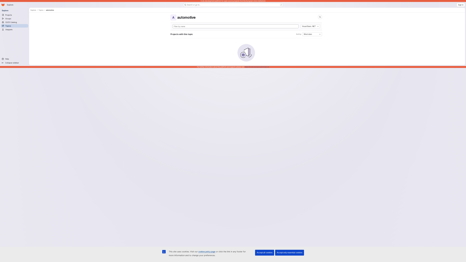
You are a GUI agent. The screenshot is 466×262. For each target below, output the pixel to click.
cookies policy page (206, 252)
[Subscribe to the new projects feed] (320, 17)
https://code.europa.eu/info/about (257, 67)
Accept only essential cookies (289, 253)
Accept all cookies (264, 253)
